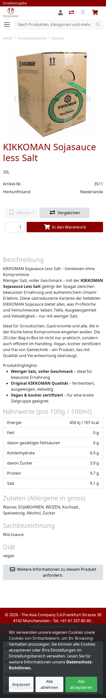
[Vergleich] (72, 13)
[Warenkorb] (96, 12)
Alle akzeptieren (81, 684)
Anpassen (21, 684)
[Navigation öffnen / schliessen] (9, 24)
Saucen (58, 38)
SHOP (8, 38)
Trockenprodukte (32, 38)
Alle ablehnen (49, 684)
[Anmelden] (60, 13)
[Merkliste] (83, 13)
